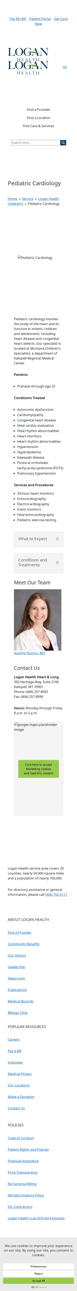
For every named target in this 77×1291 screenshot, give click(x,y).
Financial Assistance (23, 1161)
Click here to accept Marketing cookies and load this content (38, 769)
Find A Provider (19, 932)
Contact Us (16, 1108)
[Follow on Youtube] (11, 906)
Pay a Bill (14, 1051)
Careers (14, 1039)
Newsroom (16, 978)
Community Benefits (23, 944)
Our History (17, 955)
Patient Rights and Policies (28, 1149)
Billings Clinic (18, 1012)
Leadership (16, 967)
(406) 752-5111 (56, 894)
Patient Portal (40, 19)
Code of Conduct (21, 1138)
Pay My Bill (18, 19)
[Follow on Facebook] (27, 906)
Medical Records (20, 1001)
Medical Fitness (20, 1074)
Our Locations (19, 1085)
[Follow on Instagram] (35, 906)
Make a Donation (21, 1097)
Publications (17, 990)
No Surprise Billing (22, 1184)
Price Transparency (23, 1172)
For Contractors (20, 1207)
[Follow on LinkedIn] (19, 906)
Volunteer (15, 1062)
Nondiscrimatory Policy (26, 1195)
